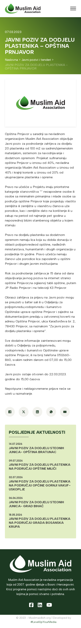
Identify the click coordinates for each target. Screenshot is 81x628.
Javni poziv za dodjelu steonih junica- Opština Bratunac (36, 450)
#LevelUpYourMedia (43, 622)
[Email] (65, 412)
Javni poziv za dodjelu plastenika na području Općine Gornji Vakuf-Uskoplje (40, 485)
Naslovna (11, 60)
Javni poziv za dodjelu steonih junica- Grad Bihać (36, 504)
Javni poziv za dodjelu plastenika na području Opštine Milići (39, 466)
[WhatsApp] (51, 412)
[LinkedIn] (37, 412)
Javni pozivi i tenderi (36, 60)
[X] (24, 412)
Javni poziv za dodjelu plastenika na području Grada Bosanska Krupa (39, 522)
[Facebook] (10, 412)
